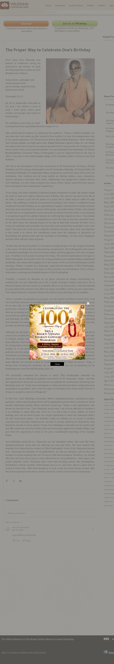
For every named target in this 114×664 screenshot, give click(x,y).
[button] (88, 303)
